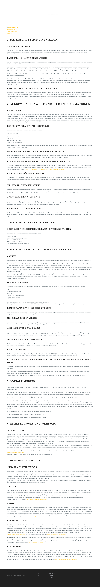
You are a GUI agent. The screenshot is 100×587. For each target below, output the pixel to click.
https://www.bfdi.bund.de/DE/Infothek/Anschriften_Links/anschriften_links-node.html (44, 169)
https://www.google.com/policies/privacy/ (56, 534)
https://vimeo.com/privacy (32, 516)
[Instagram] (93, 572)
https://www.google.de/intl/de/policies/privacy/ (66, 559)
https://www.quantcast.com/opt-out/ (15, 452)
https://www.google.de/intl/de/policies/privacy (37, 499)
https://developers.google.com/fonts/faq (16, 534)
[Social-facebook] (90, 572)
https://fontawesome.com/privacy (35, 542)
